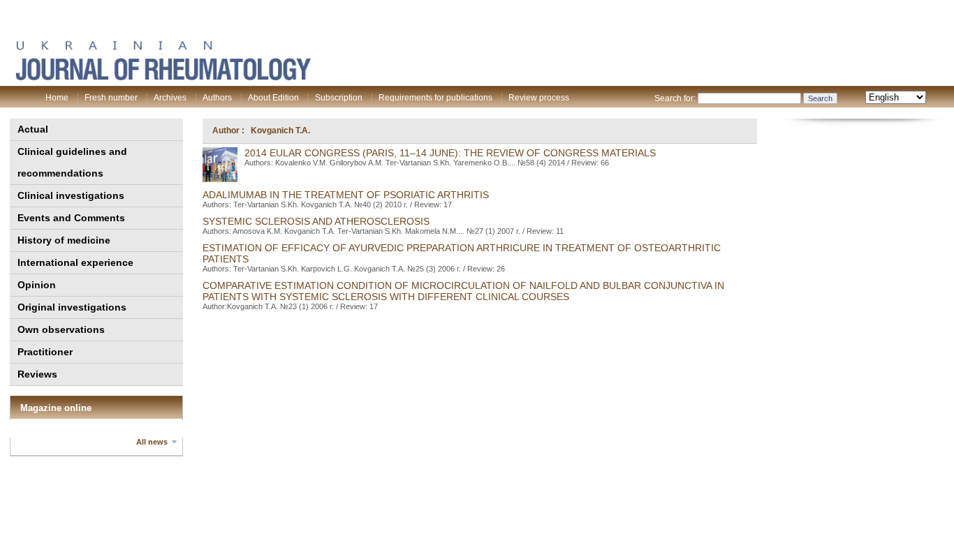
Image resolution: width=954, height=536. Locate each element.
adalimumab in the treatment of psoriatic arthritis (346, 194)
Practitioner (45, 351)
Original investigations (71, 307)
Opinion (36, 284)
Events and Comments (71, 217)
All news (152, 442)
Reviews (37, 374)
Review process (538, 98)
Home (56, 98)
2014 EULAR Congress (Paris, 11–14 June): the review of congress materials (450, 152)
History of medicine (63, 240)
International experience (75, 262)
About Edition (273, 98)
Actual (32, 129)
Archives (170, 98)
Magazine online (55, 408)
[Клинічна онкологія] (162, 77)
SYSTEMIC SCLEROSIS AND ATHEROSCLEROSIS (316, 221)
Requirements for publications (435, 98)
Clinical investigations (70, 195)
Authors (217, 98)
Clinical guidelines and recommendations (72, 162)
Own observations (61, 329)
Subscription (338, 98)
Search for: (675, 98)
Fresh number (111, 98)
